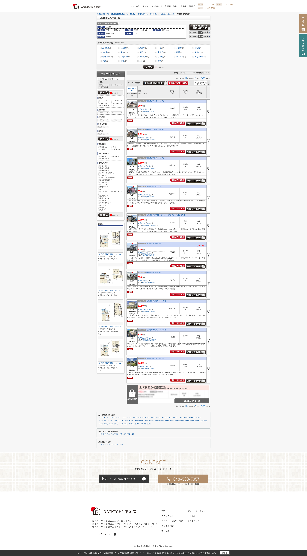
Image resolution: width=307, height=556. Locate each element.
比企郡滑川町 (139, 420)
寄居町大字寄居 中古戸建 (155, 129)
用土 (108, 434)
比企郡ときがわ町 (201, 420)
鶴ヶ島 (106, 52)
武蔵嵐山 (144, 57)
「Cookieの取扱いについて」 (193, 553)
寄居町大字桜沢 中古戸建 (155, 101)
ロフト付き (104, 182)
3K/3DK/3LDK (117, 103)
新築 (111, 79)
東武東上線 (141, 166)
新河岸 (143, 48)
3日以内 (102, 149)
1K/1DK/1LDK (117, 101)
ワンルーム (103, 101)
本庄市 (135, 417)
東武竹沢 (181, 57)
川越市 (180, 48)
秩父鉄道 (141, 109)
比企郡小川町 (159, 420)
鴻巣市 (153, 417)
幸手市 (185, 417)
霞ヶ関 (198, 48)
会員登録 (182, 6)
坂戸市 (180, 417)
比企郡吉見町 (179, 420)
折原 (145, 281)
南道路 (103, 208)
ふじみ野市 (102, 420)
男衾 (105, 61)
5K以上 (115, 105)
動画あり (116, 156)
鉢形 (124, 61)
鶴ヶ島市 (192, 417)
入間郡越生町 (129, 420)
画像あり (103, 156)
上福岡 (125, 48)
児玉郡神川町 (113, 424)
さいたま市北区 (104, 417)
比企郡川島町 (169, 420)
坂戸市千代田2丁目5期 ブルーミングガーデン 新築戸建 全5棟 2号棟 (122, 363)
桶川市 (164, 417)
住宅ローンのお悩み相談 (152, 6)
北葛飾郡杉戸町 (146, 424)
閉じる (224, 553)
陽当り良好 (104, 166)
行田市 (123, 417)
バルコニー (104, 184)
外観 (129, 88)
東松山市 (141, 417)
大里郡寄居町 (145, 111)
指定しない (104, 79)
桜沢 (146, 109)
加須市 (129, 417)
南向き (103, 205)
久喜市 (169, 417)
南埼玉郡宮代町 (134, 424)
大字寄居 (152, 139)
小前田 (121, 444)
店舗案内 (192, 6)
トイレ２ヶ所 (105, 189)
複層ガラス (104, 201)
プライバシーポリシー (197, 510)
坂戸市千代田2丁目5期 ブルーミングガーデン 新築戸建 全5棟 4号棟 (122, 290)
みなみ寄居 (200, 57)
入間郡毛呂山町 (118, 420)
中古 (117, 79)
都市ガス (104, 187)
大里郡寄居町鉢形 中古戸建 (156, 301)
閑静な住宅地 (105, 168)
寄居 (160, 61)
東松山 (199, 52)
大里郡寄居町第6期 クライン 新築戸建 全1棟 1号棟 (165, 215)
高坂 (179, 52)
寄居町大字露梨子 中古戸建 (156, 330)
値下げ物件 (104, 87)
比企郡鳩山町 (189, 420)
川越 (161, 48)
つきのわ (125, 57)
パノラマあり (104, 159)
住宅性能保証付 (106, 180)
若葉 (124, 52)
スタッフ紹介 (135, 6)
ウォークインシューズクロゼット (110, 193)
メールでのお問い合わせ (122, 478)
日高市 (198, 417)
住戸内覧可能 (105, 203)
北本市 (175, 417)
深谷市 (158, 417)
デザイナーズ (105, 170)
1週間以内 (116, 149)
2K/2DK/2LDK (104, 103)
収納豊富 (104, 196)
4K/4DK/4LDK (104, 105)
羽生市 (147, 417)
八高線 (140, 281)
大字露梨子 (152, 340)
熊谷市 (118, 417)
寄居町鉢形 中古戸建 (154, 187)
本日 (114, 147)
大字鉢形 (152, 196)
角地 (102, 210)
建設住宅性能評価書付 (108, 177)
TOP (126, 6)
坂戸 (142, 52)
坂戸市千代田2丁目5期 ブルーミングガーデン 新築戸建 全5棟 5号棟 (122, 254)
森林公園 (107, 57)
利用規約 (192, 515)
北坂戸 (161, 52)
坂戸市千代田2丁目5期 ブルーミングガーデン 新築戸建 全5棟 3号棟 (122, 327)
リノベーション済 (107, 173)
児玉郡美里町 (103, 424)
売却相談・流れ (171, 6)
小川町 (161, 57)
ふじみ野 (106, 48)
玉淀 (142, 61)
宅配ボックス (105, 198)
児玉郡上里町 (123, 424)
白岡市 (109, 420)
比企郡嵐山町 (149, 420)
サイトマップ (194, 520)
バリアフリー (105, 175)
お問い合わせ (104, 534)
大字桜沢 (152, 111)
